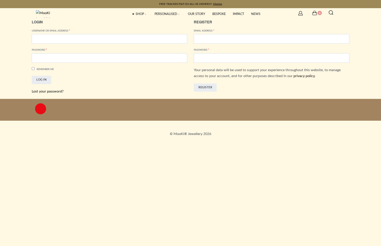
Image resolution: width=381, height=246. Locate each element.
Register (205, 87)
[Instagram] (40, 108)
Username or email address (57, 30)
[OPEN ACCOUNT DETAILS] (300, 13)
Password (45, 49)
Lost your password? (48, 91)
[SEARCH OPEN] (331, 12)
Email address (210, 30)
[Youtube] (340, 108)
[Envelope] (190, 108)
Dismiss (217, 4)
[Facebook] (127, 108)
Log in (41, 79)
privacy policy (304, 76)
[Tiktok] (254, 108)
